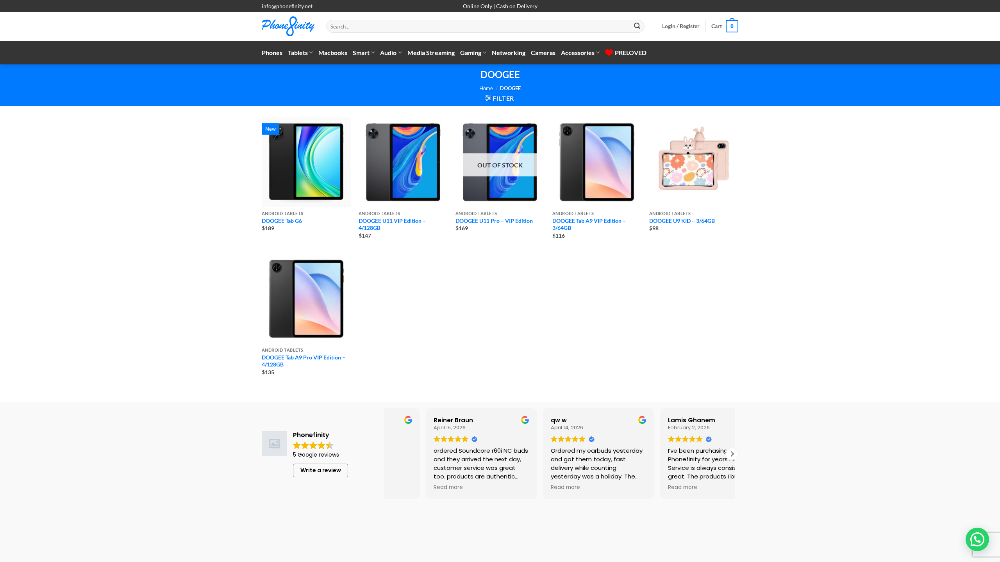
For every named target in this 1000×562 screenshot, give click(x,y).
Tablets (298, 52)
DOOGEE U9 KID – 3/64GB (682, 220)
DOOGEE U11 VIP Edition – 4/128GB (392, 224)
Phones (272, 52)
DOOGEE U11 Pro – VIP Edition (494, 220)
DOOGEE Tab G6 (282, 220)
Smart (361, 52)
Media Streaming (431, 52)
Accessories (578, 52)
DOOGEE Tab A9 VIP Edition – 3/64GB (589, 224)
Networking (508, 52)
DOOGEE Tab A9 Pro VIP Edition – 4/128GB (303, 361)
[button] (681, 26)
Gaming (470, 52)
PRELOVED (630, 52)
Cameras (543, 52)
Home (486, 88)
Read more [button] (526, 487)
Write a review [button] (320, 470)
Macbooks (332, 52)
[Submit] (637, 26)
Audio (388, 52)
